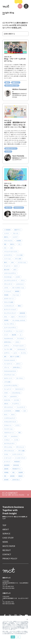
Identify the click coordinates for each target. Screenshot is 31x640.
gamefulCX (13, 396)
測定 (13, 472)
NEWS (5, 541)
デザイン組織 (21, 450)
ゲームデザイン (15, 403)
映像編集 (17, 411)
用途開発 (20, 472)
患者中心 (12, 244)
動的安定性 (16, 465)
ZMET (14, 269)
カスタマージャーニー (9, 298)
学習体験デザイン (16, 469)
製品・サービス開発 (14, 356)
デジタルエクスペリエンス (10, 421)
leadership (7, 400)
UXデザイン (7, 353)
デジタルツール (7, 425)
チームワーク (7, 266)
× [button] (27, 619)
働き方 (5, 262)
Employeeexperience (10, 371)
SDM (11, 248)
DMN (12, 262)
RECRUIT (6, 550)
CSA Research (21, 349)
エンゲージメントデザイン (10, 327)
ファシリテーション (8, 429)
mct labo (16, 400)
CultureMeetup (16, 392)
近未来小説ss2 (16, 367)
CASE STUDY (8, 537)
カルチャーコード (8, 378)
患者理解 (19, 240)
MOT (25, 411)
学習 (19, 432)
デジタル (6, 454)
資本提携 (6, 479)
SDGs (5, 316)
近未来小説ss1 (8, 342)
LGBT (5, 436)
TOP (4, 525)
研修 (5, 476)
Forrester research (9, 360)
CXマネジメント (20, 284)
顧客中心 (6, 237)
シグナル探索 (7, 382)
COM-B (17, 342)
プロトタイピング (19, 389)
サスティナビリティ (8, 240)
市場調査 (6, 472)
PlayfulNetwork (8, 338)
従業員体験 (22, 313)
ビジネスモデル (7, 411)
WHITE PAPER (8, 546)
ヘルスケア (15, 237)
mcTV (15, 353)
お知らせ (6, 403)
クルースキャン (19, 378)
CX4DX (6, 392)
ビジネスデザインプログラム (10, 385)
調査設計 (20, 476)
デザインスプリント (8, 407)
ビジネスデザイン (8, 255)
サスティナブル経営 (8, 302)
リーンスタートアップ (20, 458)
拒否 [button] (18, 637)
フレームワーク (7, 389)
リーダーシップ (7, 458)
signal (13, 316)
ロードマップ (7, 461)
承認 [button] (13, 637)
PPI (19, 244)
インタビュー (7, 440)
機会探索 (14, 335)
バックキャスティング (9, 306)
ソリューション (15, 295)
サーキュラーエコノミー (18, 345)
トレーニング (19, 331)
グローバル (15, 233)
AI (20, 335)
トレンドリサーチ (21, 407)
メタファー (18, 364)
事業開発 (17, 291)
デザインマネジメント (9, 450)
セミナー (16, 266)
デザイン (23, 280)
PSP (5, 248)
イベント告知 (19, 255)
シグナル (6, 287)
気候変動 (6, 295)
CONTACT (6, 554)
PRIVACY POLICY (9, 558)
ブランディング (21, 316)
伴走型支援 (16, 461)
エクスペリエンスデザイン (10, 273)
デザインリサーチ (8, 284)
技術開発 (6, 320)
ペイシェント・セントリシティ (10, 251)
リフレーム (6, 367)
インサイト (6, 233)
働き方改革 (6, 269)
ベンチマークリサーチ (17, 454)
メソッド (6, 335)
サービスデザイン (8, 331)
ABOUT (5, 529)
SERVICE (6, 533)
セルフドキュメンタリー (9, 443)
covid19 (18, 277)
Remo (13, 414)
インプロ (16, 440)
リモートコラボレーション (18, 287)
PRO (5, 396)
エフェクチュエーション (9, 374)
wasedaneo (14, 436)
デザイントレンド (20, 447)
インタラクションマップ (9, 418)
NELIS (5, 414)
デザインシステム (8, 447)
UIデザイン (6, 345)
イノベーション (7, 258)
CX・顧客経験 (7, 230)
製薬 (5, 244)
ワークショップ (7, 291)
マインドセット (20, 338)
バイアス (17, 425)
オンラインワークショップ (10, 309)
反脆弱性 (6, 469)
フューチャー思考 (8, 349)
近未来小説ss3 (16, 479)
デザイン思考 (18, 258)
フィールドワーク (8, 364)
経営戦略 (12, 476)
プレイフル (23, 353)
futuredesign (8, 277)
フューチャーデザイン (9, 324)
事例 (5, 356)
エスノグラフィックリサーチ (10, 280)
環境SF (19, 306)
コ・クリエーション (22, 262)
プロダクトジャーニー (9, 432)
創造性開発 (6, 465)
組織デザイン (17, 230)
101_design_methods (18, 320)
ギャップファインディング (10, 313)
